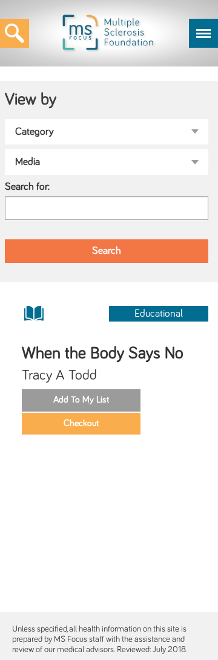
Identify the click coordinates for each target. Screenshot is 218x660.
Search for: (27, 186)
